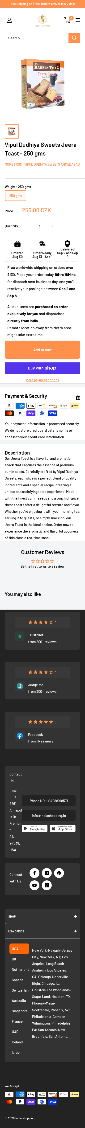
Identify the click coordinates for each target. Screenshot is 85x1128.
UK (14, 959)
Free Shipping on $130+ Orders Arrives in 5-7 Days (42, 4)
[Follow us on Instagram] (47, 873)
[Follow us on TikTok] (47, 885)
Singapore (20, 1011)
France (17, 1021)
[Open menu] (78, 20)
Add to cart (42, 349)
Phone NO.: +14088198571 (49, 801)
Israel (16, 1052)
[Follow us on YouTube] (34, 885)
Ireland (17, 1042)
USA (15, 949)
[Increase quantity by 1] (52, 226)
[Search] (74, 38)
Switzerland (20, 990)
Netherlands (20, 969)
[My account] (9, 20)
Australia (19, 1000)
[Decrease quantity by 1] (27, 226)
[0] (67, 20)
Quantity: (12, 226)
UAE (15, 1032)
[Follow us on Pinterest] (59, 873)
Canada (17, 980)
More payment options (42, 380)
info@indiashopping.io (49, 815)
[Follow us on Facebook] (34, 873)
